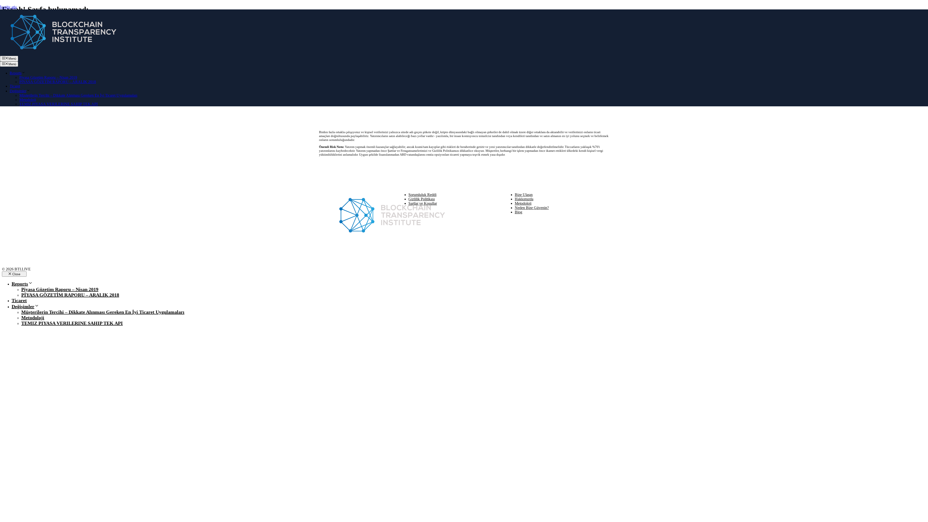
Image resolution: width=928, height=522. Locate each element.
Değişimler (18, 91)
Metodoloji (27, 100)
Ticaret (15, 86)
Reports (16, 73)
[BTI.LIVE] (60, 53)
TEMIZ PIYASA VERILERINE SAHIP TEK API (58, 104)
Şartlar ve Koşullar (422, 203)
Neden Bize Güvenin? (532, 208)
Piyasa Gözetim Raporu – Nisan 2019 (48, 77)
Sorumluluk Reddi (422, 195)
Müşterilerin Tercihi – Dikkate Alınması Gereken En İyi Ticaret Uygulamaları (78, 95)
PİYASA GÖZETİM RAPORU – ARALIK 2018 (57, 82)
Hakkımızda (524, 199)
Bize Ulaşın (524, 195)
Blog (518, 212)
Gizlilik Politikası (421, 199)
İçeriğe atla (8, 7)
